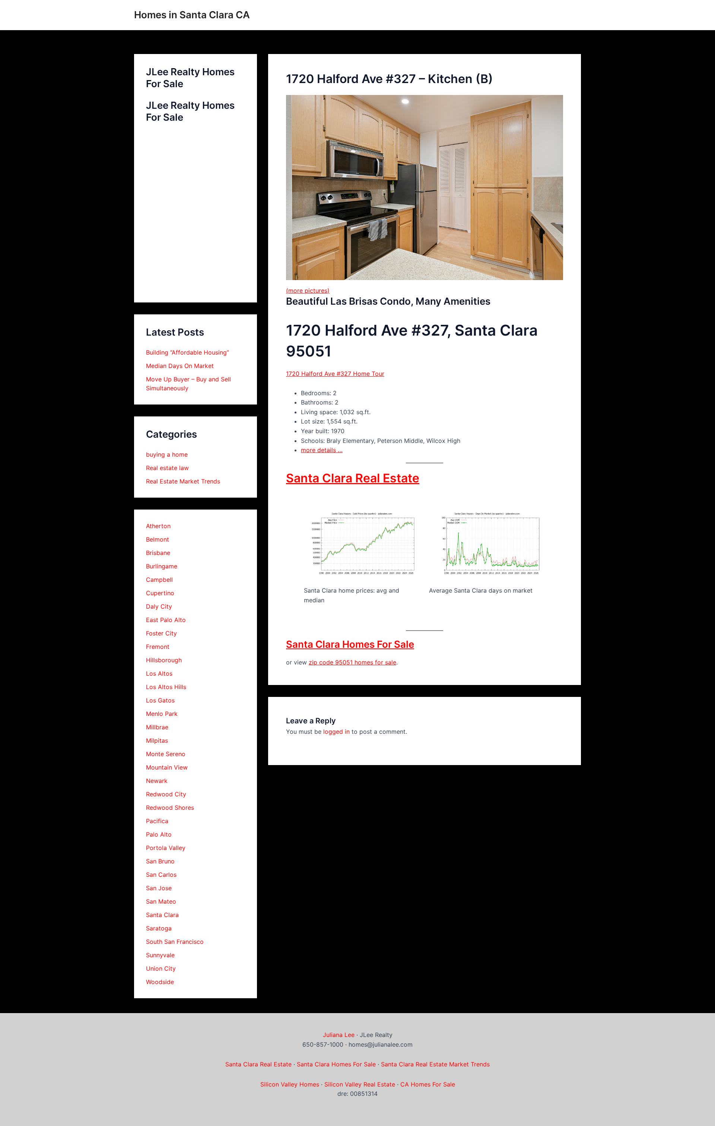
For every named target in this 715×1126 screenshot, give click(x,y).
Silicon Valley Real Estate (359, 1084)
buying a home (167, 454)
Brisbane (158, 552)
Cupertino (160, 593)
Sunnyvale (160, 955)
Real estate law (167, 468)
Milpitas (157, 740)
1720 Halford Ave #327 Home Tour (335, 373)
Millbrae (157, 727)
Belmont (157, 539)
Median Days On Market (180, 365)
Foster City (161, 633)
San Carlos (161, 874)
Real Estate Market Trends (183, 481)
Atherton (158, 526)
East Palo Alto (166, 620)
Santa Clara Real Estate (352, 478)
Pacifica (157, 821)
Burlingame (161, 566)
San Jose (159, 888)
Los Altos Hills (166, 687)
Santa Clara (162, 915)
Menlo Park (162, 713)
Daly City (159, 606)
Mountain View (167, 767)
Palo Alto (159, 834)
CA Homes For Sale (427, 1084)
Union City (161, 968)
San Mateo (161, 901)
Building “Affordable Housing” (187, 352)
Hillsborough (164, 660)
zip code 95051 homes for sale (352, 662)
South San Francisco (175, 941)
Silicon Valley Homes (289, 1084)
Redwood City (166, 794)
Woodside (160, 982)
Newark (157, 780)
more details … (322, 450)
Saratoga (159, 928)
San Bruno (160, 861)
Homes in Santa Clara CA (192, 14)
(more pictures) (308, 290)
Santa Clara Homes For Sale (350, 644)
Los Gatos (160, 700)
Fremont (157, 646)
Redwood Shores (170, 807)
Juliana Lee (339, 1034)
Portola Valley (165, 847)
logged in (336, 731)
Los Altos (159, 673)
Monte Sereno (165, 754)
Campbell (159, 579)
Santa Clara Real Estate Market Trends (435, 1064)
